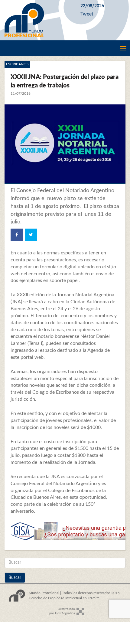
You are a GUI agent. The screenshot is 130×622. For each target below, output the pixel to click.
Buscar (14, 578)
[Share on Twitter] (31, 235)
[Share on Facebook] (17, 235)
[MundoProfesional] (38, 20)
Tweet (86, 14)
